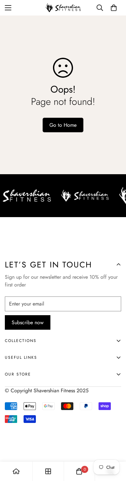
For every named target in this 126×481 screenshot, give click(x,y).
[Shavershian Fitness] (63, 7)
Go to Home (63, 125)
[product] (16, 471)
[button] (113, 7)
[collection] (48, 471)
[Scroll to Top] (114, 446)
